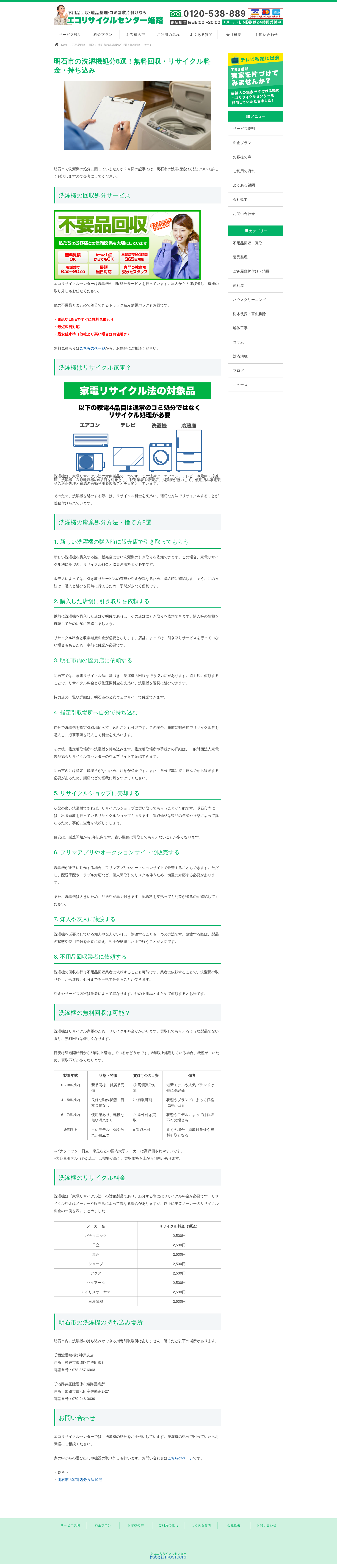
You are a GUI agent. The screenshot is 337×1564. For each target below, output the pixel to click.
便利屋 (238, 285)
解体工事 (240, 327)
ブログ (238, 370)
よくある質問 (201, 34)
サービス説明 (70, 34)
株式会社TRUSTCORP (169, 1557)
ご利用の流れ (168, 34)
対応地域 (240, 356)
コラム (238, 342)
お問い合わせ (266, 34)
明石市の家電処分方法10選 (80, 1479)
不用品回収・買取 (83, 45)
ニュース (240, 384)
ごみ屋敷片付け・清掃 (251, 271)
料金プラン (103, 34)
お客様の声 (135, 34)
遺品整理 (240, 256)
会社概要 (233, 34)
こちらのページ (92, 348)
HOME (64, 45)
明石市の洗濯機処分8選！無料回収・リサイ (125, 45)
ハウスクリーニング (249, 299)
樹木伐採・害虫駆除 (249, 313)
